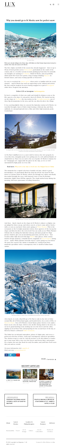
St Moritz (26, 73)
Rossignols (50, 85)
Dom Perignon (46, 238)
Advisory (52, 423)
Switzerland (28, 70)
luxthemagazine (39, 91)
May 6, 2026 (42, 387)
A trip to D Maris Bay (13, 380)
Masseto (47, 75)
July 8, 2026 (9, 381)
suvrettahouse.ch (20, 350)
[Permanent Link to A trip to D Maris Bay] (13, 378)
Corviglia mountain (43, 99)
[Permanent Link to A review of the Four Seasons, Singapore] (30, 378)
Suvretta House (9, 323)
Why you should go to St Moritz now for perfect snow (30, 20)
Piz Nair (18, 99)
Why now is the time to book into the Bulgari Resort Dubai (34, 166)
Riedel (32, 236)
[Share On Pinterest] (18, 355)
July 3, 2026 (26, 383)
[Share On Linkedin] (14, 355)
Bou (54, 442)
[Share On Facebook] (6, 355)
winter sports (25, 81)
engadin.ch (25, 348)
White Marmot (42, 227)
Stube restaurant (28, 330)
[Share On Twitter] (10, 355)
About (8, 423)
